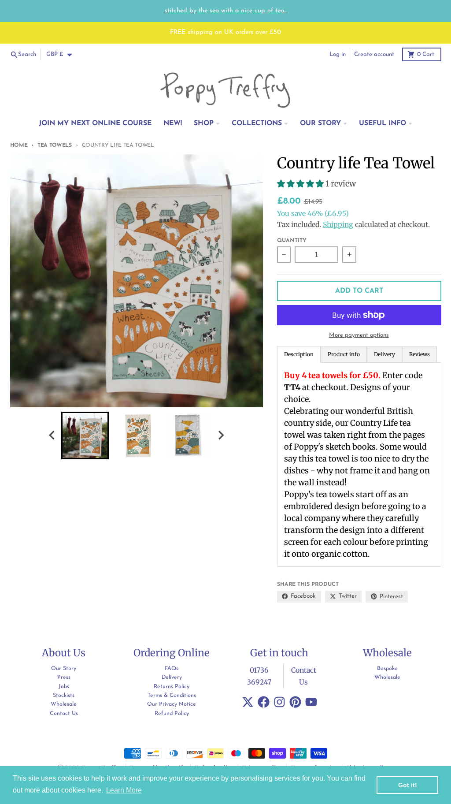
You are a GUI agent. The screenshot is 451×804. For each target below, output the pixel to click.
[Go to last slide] (52, 435)
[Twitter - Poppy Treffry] (248, 702)
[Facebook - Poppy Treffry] (264, 702)
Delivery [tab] (384, 354)
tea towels (54, 145)
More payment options (359, 335)
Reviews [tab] (419, 354)
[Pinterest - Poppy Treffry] (295, 702)
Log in (337, 54)
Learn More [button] (124, 790)
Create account (374, 54)
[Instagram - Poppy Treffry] (279, 702)
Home (19, 145)
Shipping (338, 224)
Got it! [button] (407, 785)
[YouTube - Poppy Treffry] (311, 702)
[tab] (344, 354)
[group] (85, 435)
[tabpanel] (359, 464)
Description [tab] (299, 354)
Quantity (292, 240)
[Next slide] (221, 435)
